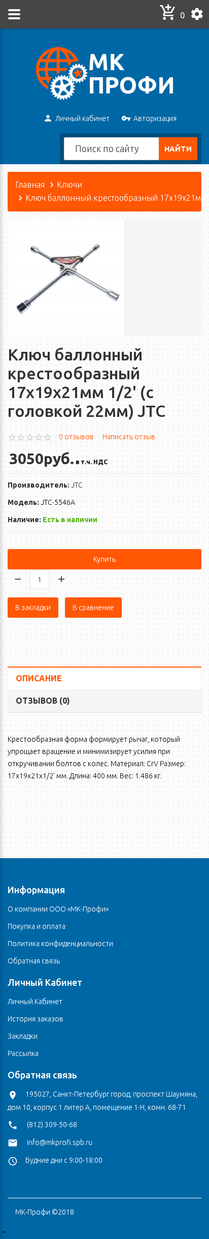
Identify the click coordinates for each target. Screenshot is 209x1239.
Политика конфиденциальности (60, 944)
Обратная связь (34, 961)
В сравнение (93, 607)
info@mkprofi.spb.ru (59, 1142)
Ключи (69, 184)
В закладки (33, 607)
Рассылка (23, 1053)
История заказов (35, 1019)
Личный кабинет (82, 118)
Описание (39, 678)
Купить (104, 559)
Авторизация (155, 118)
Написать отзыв (128, 437)
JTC (77, 485)
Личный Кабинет (35, 1002)
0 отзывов (76, 437)
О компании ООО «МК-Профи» (58, 909)
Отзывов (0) (43, 700)
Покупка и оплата (36, 926)
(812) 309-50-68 (52, 1125)
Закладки (23, 1036)
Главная (30, 184)
